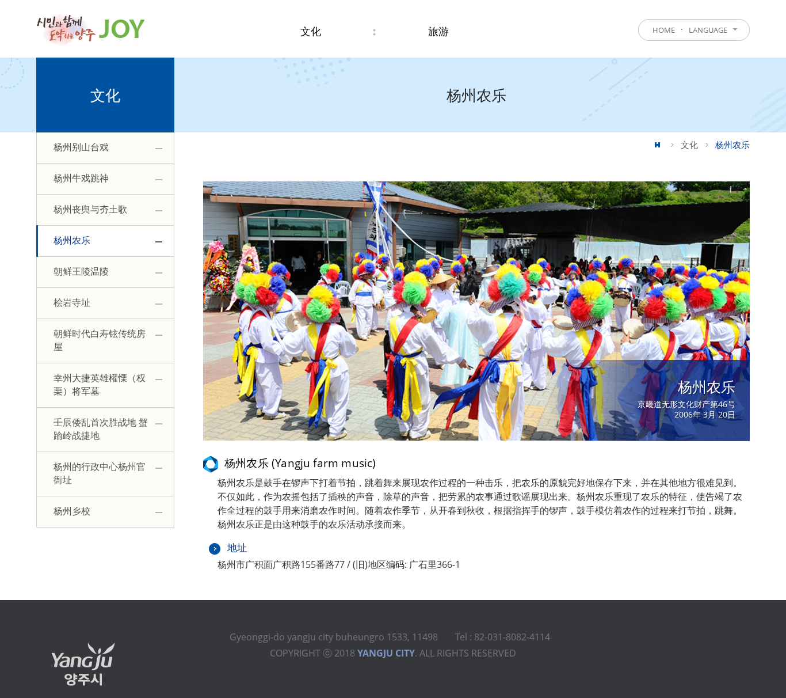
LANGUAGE (708, 30)
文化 (689, 144)
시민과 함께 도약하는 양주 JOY (90, 29)
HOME (664, 30)
